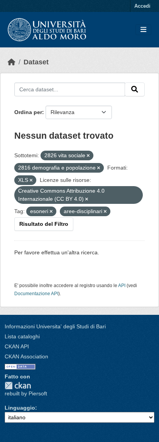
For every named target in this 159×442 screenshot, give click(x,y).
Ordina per (28, 112)
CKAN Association (26, 356)
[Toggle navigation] (143, 29)
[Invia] (135, 89)
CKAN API (17, 346)
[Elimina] (88, 155)
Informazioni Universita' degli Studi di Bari (55, 326)
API (121, 285)
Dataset (36, 62)
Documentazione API (36, 293)
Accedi (142, 6)
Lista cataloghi (22, 336)
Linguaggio (20, 408)
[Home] (11, 62)
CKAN (18, 385)
